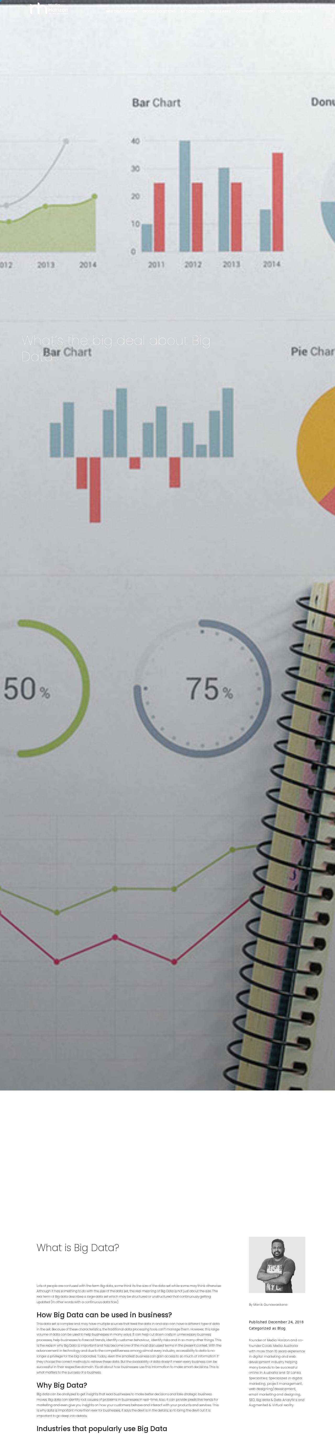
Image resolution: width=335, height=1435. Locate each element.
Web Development (122, 11)
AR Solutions (193, 11)
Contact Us (291, 11)
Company (244, 11)
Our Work (267, 11)
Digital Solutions (159, 11)
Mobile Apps (220, 11)
